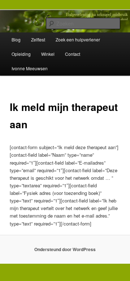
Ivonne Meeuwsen (30, 68)
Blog (16, 39)
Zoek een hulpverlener (78, 39)
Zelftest (38, 39)
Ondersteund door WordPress (65, 249)
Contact (72, 54)
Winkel (48, 54)
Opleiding (21, 54)
